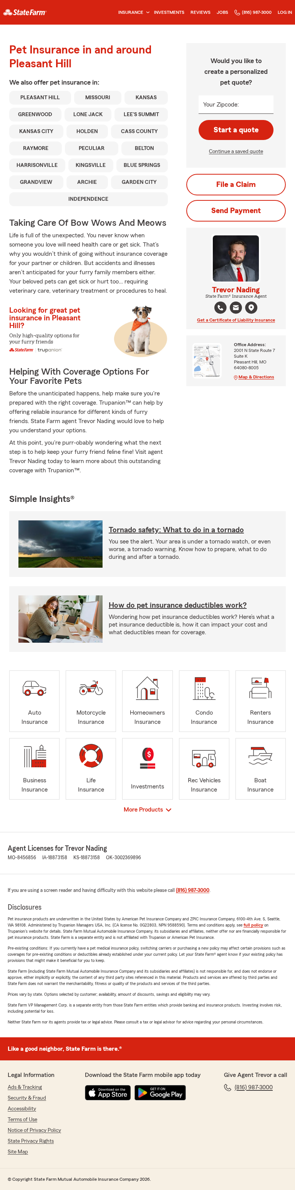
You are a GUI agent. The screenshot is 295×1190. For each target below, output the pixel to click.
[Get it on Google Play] (160, 1092)
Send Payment (236, 211)
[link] (25, 12)
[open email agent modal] (236, 309)
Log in (285, 12)
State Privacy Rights (31, 1141)
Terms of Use (22, 1119)
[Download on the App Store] (108, 1092)
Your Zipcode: (221, 105)
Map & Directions (256, 377)
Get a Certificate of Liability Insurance (236, 320)
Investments (169, 12)
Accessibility (22, 1109)
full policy (253, 925)
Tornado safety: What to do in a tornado (176, 530)
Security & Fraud (27, 1098)
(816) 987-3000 (257, 12)
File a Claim (236, 184)
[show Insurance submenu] (146, 12)
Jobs (222, 12)
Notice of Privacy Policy (34, 1130)
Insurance (130, 12)
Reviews (200, 12)
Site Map (18, 1152)
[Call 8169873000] (220, 308)
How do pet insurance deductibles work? (178, 605)
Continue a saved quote (236, 151)
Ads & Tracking (25, 1087)
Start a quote (236, 130)
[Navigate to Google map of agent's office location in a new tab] (251, 308)
